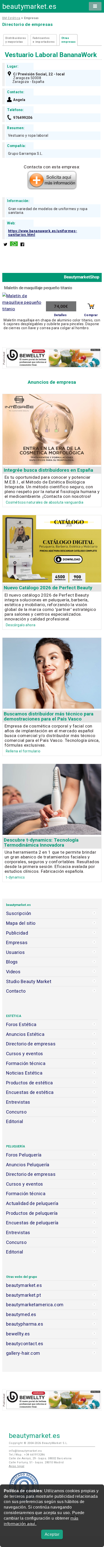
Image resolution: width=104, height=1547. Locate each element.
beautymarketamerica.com (35, 1304)
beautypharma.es (24, 1324)
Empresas (17, 942)
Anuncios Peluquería (27, 1164)
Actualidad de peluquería (32, 1203)
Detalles (60, 315)
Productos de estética (29, 1082)
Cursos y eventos (24, 1053)
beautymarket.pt (23, 1295)
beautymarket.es (29, 6)
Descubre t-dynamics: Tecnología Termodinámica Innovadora (41, 842)
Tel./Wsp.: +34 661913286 (27, 1454)
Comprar (91, 315)
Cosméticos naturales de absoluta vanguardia (45, 502)
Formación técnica (25, 1063)
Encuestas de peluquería (32, 1222)
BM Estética (11, 18)
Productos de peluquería (32, 1213)
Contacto (15, 991)
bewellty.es (18, 1333)
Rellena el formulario (23, 751)
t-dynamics (15, 877)
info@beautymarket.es (25, 1451)
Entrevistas (18, 1102)
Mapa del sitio (21, 923)
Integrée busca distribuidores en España (48, 470)
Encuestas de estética (30, 1092)
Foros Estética (21, 1024)
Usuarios (15, 952)
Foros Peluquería (24, 1154)
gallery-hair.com (23, 1353)
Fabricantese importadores (44, 39)
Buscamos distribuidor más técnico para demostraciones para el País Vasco (48, 716)
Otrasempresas (68, 39)
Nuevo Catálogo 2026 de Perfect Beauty (48, 588)
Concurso (16, 1112)
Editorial (14, 1121)
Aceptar (52, 1534)
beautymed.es (21, 1314)
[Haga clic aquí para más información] (52, 188)
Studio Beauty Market (28, 981)
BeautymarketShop (81, 276)
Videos (13, 971)
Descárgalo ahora (21, 625)
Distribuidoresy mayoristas (15, 39)
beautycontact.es (24, 1343)
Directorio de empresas (31, 1043)
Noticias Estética (24, 1073)
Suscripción (18, 913)
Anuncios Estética (25, 1034)
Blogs (12, 961)
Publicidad (17, 933)
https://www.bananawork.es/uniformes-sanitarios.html (42, 233)
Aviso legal (16, 1466)
